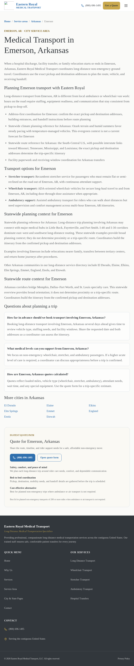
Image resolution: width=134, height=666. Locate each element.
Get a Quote (111, 5)
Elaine (50, 405)
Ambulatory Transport (81, 589)
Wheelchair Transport (81, 570)
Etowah (51, 416)
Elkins (92, 405)
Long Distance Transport (82, 560)
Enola (7, 416)
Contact (8, 608)
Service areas (21, 21)
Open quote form (49, 457)
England (93, 411)
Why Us (8, 570)
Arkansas (36, 21)
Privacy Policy (124, 658)
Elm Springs (11, 411)
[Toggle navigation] (126, 5)
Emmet (50, 411)
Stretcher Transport (80, 579)
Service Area (10, 589)
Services (8, 579)
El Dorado (10, 405)
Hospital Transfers (79, 598)
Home (7, 21)
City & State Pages (13, 598)
